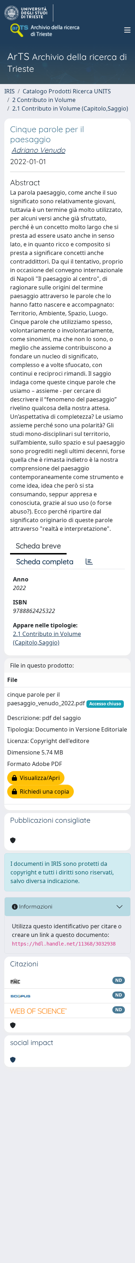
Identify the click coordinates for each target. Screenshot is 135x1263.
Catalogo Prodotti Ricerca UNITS (67, 91)
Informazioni (35, 906)
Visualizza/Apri (38, 778)
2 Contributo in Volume (44, 100)
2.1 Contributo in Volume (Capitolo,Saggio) (70, 108)
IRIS (9, 91)
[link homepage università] (45, 30)
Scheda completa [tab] (44, 561)
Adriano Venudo (38, 149)
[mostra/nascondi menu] (127, 30)
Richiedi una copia (43, 791)
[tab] (89, 561)
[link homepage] (28, 13)
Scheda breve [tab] (38, 545)
